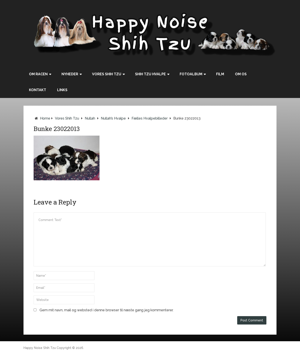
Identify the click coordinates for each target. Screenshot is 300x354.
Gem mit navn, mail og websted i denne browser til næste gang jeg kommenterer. (106, 310)
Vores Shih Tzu (106, 74)
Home (45, 118)
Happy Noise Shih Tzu (39, 348)
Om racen (38, 74)
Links (62, 90)
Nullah (90, 118)
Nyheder (69, 74)
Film (220, 74)
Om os (241, 74)
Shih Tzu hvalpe (150, 74)
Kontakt (37, 90)
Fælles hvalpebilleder (150, 118)
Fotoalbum (191, 74)
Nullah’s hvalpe (113, 118)
